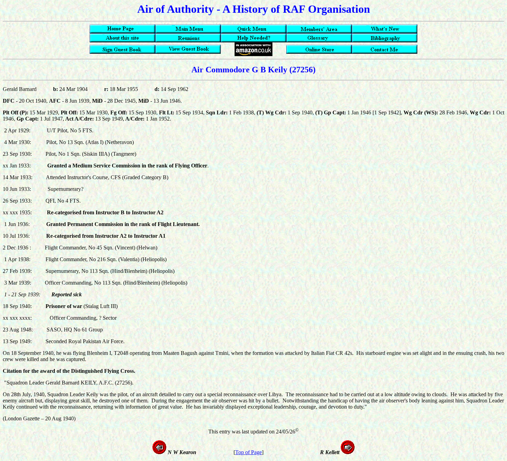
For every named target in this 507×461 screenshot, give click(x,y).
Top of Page (248, 452)
